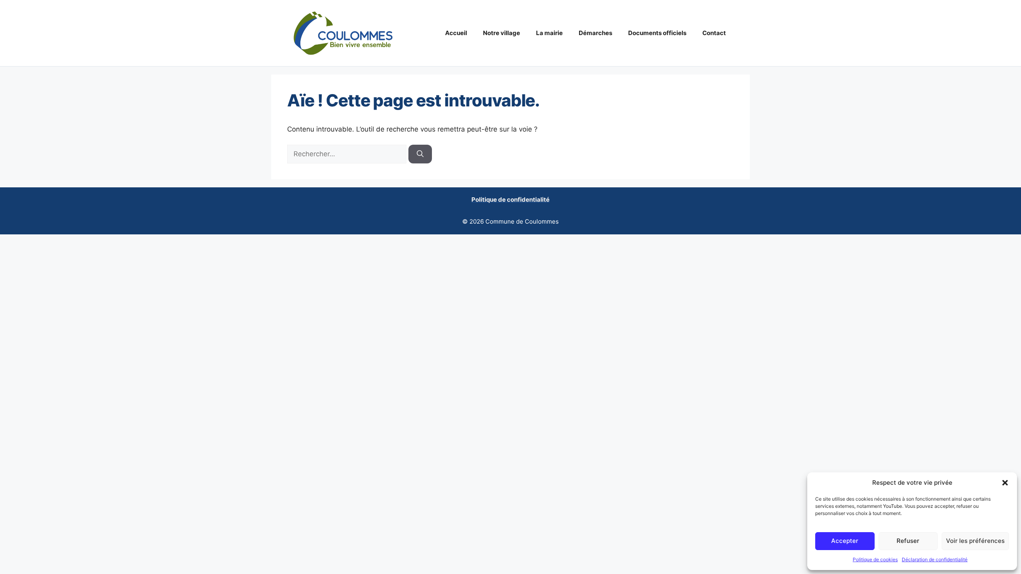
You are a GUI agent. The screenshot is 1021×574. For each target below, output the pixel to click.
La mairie (549, 33)
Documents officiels (657, 33)
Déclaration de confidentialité (935, 559)
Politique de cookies (875, 559)
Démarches (595, 33)
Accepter (844, 541)
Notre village (501, 33)
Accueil (456, 33)
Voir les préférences (975, 541)
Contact (714, 33)
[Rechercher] (420, 154)
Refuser (908, 541)
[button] (1005, 483)
